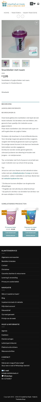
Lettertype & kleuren (9, 343)
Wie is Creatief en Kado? (10, 294)
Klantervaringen (7, 339)
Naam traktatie (30, 13)
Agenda (4, 331)
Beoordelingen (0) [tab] (8, 112)
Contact (4, 265)
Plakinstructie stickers (10, 347)
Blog (3, 298)
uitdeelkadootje (18, 173)
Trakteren (16, 13)
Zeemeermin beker (30, 227)
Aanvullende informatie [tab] (11, 108)
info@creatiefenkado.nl (10, 373)
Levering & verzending (10, 278)
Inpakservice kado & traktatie (12, 302)
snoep (28, 173)
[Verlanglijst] (34, 3)
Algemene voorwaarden (10, 257)
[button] (31, 3)
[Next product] (18, 16)
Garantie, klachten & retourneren (13, 273)
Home (6, 13)
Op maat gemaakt (8, 314)
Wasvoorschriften (8, 351)
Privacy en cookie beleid (10, 282)
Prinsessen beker (10, 227)
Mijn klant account (8, 306)
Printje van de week (9, 318)
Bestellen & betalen (9, 261)
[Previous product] (22, 16)
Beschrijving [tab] (7, 104)
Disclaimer (5, 269)
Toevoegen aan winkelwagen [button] (10, 234)
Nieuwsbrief (6, 310)
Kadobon (5, 335)
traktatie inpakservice (11, 178)
